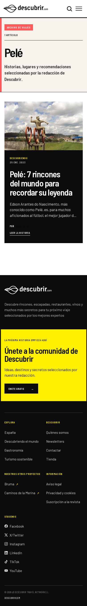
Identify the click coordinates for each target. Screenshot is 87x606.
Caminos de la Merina (19, 493)
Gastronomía (13, 450)
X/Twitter (17, 535)
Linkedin (16, 553)
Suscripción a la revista (63, 502)
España (10, 432)
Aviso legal (54, 484)
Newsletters (55, 441)
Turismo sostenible (18, 459)
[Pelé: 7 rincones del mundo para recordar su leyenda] (43, 172)
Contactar (53, 450)
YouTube (16, 571)
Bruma (9, 484)
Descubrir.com (12, 597)
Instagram (17, 544)
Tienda (51, 459)
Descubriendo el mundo (21, 441)
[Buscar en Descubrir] (69, 8)
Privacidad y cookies (61, 493)
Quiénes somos (57, 432)
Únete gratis (21, 388)
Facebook (17, 526)
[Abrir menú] (79, 8)
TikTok (14, 562)
